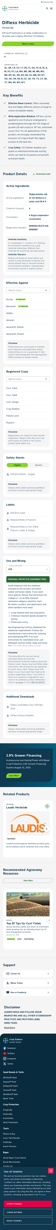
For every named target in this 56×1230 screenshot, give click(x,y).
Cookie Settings (14, 1212)
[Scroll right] (46, 829)
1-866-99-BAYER (37, 682)
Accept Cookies (14, 1204)
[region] (28, 1198)
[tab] (17, 465)
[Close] (50, 1170)
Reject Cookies (14, 1221)
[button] (46, 290)
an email (19, 682)
